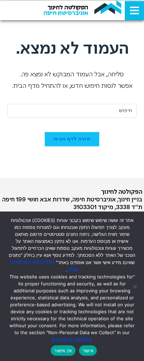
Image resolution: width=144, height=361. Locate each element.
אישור (87, 350)
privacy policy (72, 339)
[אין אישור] (135, 286)
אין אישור (63, 350)
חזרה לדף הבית (72, 139)
